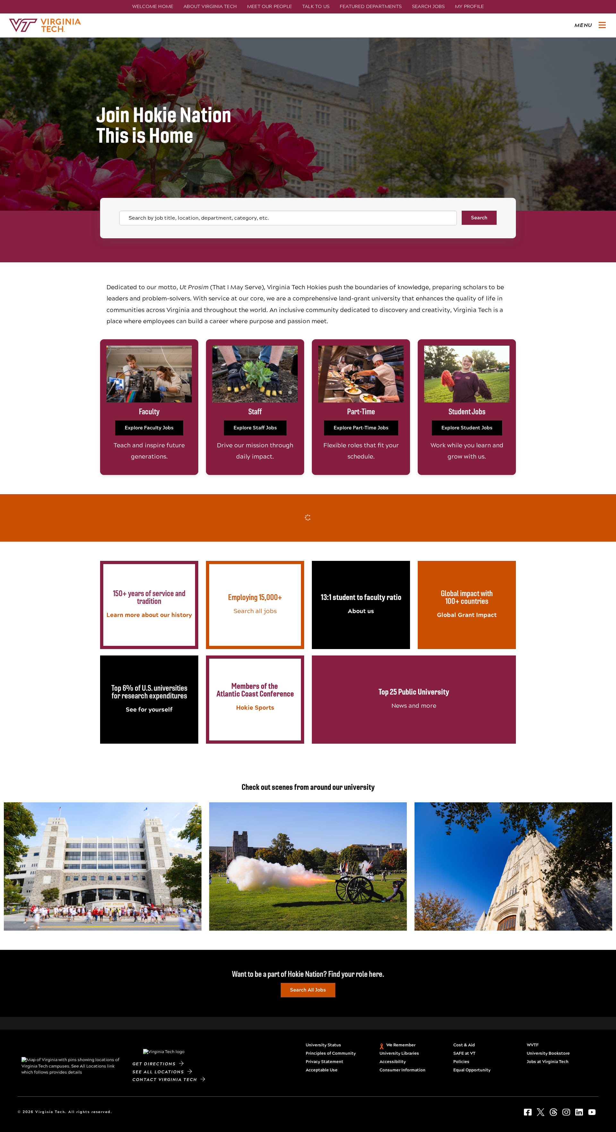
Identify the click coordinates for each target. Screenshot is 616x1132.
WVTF (533, 1045)
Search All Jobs (308, 990)
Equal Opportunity (472, 1070)
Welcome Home (152, 6)
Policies (461, 1061)
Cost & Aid (464, 1045)
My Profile (469, 6)
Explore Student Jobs (466, 428)
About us (361, 611)
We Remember (400, 1045)
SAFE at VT (464, 1053)
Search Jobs (428, 6)
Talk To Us (315, 6)
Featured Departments (371, 6)
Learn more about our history (149, 615)
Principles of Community (331, 1053)
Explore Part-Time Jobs (361, 428)
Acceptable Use (322, 1070)
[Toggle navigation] (602, 25)
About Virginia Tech (210, 6)
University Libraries (399, 1053)
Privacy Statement (324, 1061)
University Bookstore (548, 1053)
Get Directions (156, 1064)
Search (479, 218)
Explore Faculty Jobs (149, 428)
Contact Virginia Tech (167, 1079)
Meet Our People (269, 6)
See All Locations (160, 1072)
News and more (413, 705)
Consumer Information (402, 1070)
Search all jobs (255, 611)
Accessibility (393, 1061)
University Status (323, 1045)
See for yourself (149, 709)
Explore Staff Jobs (255, 428)
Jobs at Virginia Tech (548, 1061)
